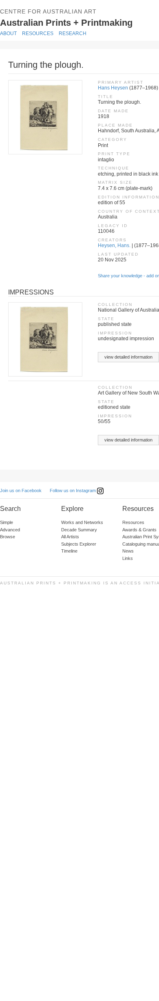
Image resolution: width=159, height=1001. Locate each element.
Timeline (69, 550)
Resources (37, 33)
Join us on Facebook (21, 490)
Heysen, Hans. (114, 245)
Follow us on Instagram (73, 490)
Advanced (10, 529)
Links (127, 558)
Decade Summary (79, 529)
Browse (7, 536)
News (128, 550)
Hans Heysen (113, 88)
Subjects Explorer (78, 544)
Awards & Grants (139, 529)
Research (72, 33)
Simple (6, 522)
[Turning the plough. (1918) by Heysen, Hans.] (45, 117)
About (8, 33)
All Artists (70, 536)
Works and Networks (82, 522)
